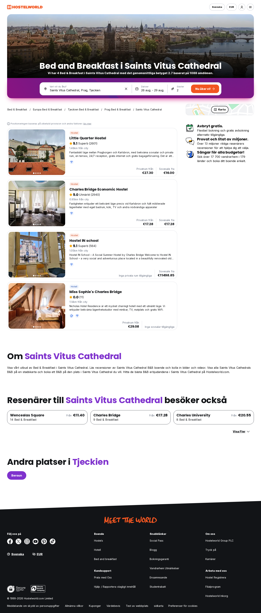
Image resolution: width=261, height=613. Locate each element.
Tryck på (210, 549)
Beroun (16, 475)
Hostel (74, 133)
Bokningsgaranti (159, 559)
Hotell (74, 286)
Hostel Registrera (215, 577)
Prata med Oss (103, 577)
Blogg (153, 549)
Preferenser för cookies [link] (182, 605)
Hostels (98, 540)
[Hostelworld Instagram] (27, 541)
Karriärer (210, 559)
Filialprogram (213, 586)
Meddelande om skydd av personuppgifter (33, 605)
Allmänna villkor (74, 605)
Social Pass (156, 540)
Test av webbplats (137, 605)
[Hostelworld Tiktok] (52, 541)
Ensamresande (158, 577)
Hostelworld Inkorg (216, 595)
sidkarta (158, 605)
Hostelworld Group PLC (219, 540)
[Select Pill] (241, 7)
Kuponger (95, 605)
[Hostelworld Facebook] (10, 541)
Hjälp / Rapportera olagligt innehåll (115, 586)
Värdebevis (113, 605)
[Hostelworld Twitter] (18, 541)
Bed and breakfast (105, 559)
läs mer (87, 123)
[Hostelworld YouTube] (35, 541)
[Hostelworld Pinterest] (44, 541)
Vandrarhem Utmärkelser (164, 568)
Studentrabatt (158, 586)
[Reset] (126, 89)
